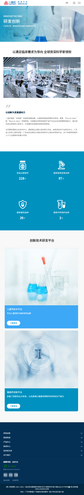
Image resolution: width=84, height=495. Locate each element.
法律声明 (15, 480)
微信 (5, 475)
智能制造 (6, 437)
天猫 (16, 475)
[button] (12, 94)
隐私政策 (6, 480)
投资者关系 (7, 451)
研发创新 (6, 433)
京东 (10, 475)
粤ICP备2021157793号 (60, 487)
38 (5, 466)
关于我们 (6, 455)
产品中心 (6, 442)
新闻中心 (6, 446)
